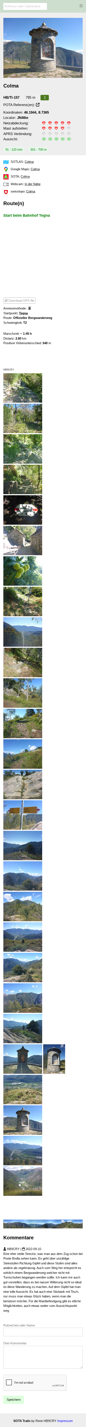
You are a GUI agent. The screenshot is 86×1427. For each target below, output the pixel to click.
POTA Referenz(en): (19, 105)
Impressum (65, 1421)
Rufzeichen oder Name (19, 1325)
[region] (43, 257)
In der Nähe (32, 184)
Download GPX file (21, 300)
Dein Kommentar (15, 1343)
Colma (29, 161)
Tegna (23, 313)
